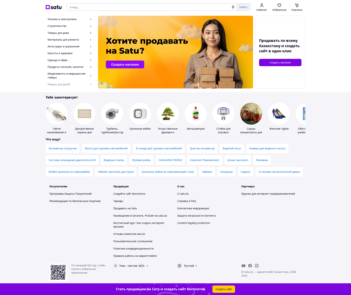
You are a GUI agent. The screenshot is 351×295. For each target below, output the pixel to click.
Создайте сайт (122, 193)
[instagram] (256, 266)
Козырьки (226, 171)
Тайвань (207, 171)
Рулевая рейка (141, 160)
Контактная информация (193, 208)
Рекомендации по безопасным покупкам (75, 201)
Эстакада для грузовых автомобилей (159, 148)
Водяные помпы (114, 160)
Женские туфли (279, 128)
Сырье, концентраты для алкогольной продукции (251, 134)
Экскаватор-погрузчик (63, 148)
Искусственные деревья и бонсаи (168, 132)
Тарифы (118, 201)
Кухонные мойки (140, 128)
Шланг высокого (237, 160)
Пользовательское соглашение (132, 241)
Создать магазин (280, 62)
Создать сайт (224, 289)
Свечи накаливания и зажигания (56, 132)
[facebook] (250, 266)
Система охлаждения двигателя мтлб (72, 160)
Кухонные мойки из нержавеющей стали (168, 171)
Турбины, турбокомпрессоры (113, 130)
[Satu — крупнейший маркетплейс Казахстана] (54, 7)
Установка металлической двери (279, 171)
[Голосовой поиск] (233, 7)
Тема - (128, 265)
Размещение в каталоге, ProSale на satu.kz (140, 215)
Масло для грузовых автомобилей (106, 148)
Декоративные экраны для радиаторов (84, 132)
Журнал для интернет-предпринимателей (268, 193)
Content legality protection (193, 223)
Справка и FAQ (186, 201)
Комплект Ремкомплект (204, 160)
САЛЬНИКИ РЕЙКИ (170, 160)
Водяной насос (232, 148)
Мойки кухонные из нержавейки (69, 171)
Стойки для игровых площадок (223, 132)
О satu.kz (183, 193)
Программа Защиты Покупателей (70, 193)
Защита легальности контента (196, 215)
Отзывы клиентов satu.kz (129, 234)
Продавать (120, 208)
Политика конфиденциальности (133, 248)
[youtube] (243, 266)
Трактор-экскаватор (202, 148)
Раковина (262, 160)
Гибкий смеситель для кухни (116, 171)
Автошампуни (196, 128)
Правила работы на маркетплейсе (135, 256)
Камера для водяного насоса (267, 148)
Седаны (245, 171)
